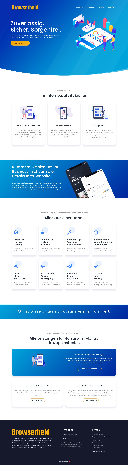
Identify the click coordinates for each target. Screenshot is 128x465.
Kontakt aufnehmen (89, 369)
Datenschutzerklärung (70, 434)
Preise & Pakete (91, 400)
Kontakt (111, 7)
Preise (101, 7)
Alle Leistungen (37, 400)
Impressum (66, 438)
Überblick (79, 7)
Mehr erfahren (20, 43)
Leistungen (91, 7)
